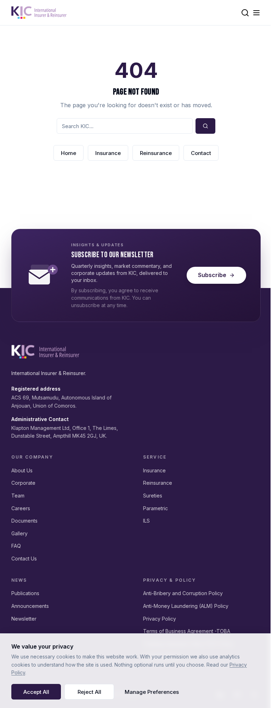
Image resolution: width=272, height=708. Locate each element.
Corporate (23, 483)
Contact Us (24, 559)
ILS (146, 521)
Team (17, 496)
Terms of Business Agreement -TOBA (186, 631)
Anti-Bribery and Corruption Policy (183, 593)
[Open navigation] (256, 12)
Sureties (152, 496)
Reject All (89, 692)
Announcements (30, 606)
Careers (20, 508)
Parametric (155, 508)
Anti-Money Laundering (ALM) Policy (185, 606)
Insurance (108, 153)
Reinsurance (156, 153)
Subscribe (212, 274)
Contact (201, 153)
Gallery (19, 533)
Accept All (36, 692)
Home (68, 153)
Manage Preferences (152, 692)
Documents (24, 521)
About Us (22, 470)
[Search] (245, 12)
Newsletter (23, 619)
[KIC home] (45, 352)
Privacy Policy (159, 619)
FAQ (16, 546)
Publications (25, 593)
